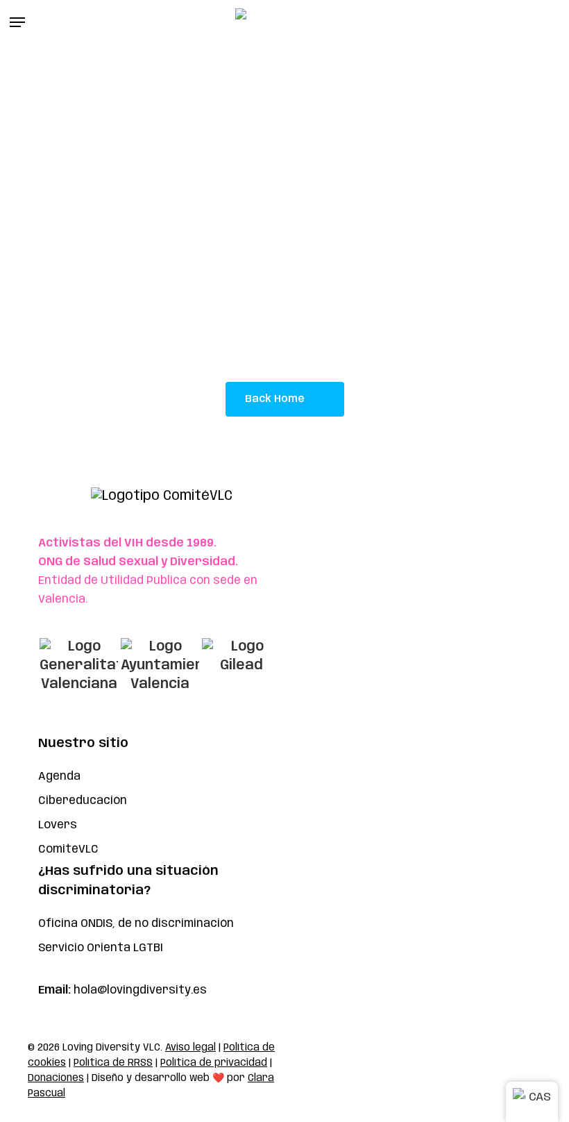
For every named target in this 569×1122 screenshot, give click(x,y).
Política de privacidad (213, 1063)
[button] (17, 22)
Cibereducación (82, 801)
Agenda (59, 776)
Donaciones (56, 1078)
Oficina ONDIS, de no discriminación (136, 924)
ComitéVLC (68, 849)
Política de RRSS (113, 1063)
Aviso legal (190, 1048)
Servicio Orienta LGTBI (100, 948)
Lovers (57, 825)
